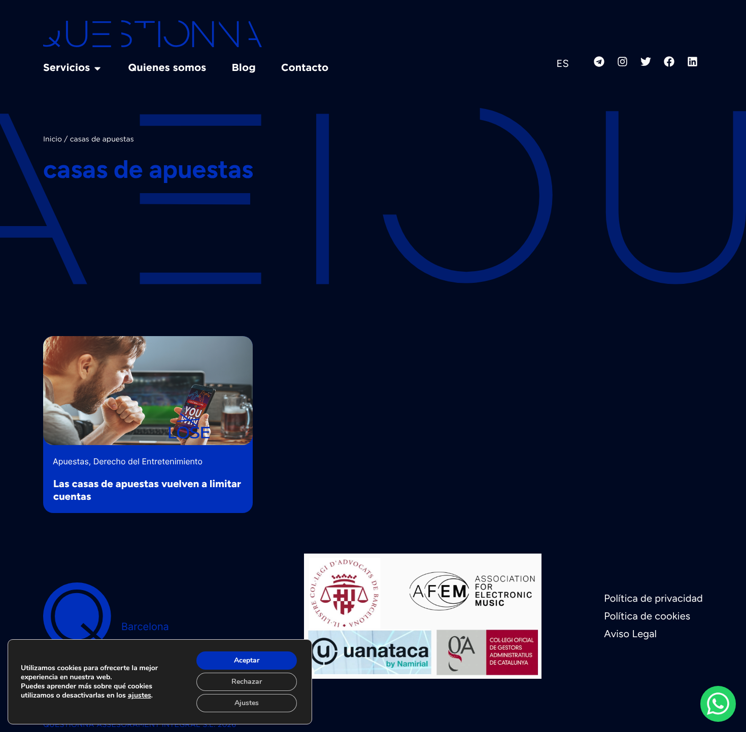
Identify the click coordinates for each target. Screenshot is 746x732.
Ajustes (246, 703)
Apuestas (71, 461)
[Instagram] (622, 61)
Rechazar (246, 681)
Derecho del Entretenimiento (147, 461)
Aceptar (246, 660)
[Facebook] (669, 61)
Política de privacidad (653, 598)
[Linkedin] (692, 61)
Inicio (52, 140)
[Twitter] (645, 61)
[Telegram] (598, 61)
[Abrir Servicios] (97, 68)
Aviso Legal (630, 634)
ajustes (139, 695)
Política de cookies (647, 616)
